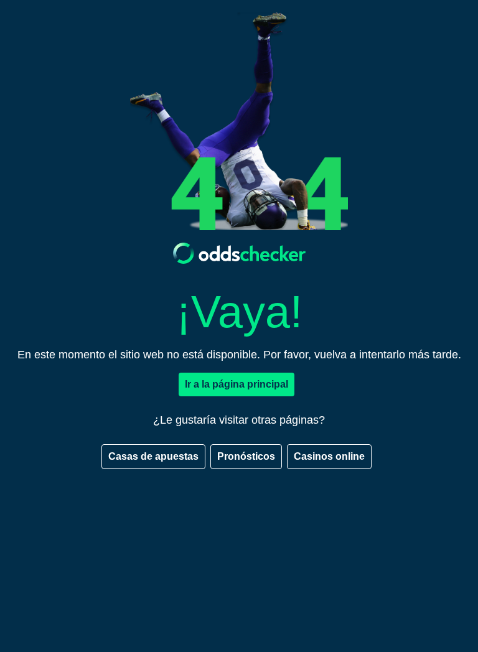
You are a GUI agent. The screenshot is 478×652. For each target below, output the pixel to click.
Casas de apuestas (153, 456)
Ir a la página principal (236, 384)
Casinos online (329, 456)
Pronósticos (246, 456)
